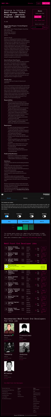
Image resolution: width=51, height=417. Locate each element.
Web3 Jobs (5, 3)
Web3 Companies (36, 393)
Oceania (19, 394)
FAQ (34, 391)
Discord (34, 398)
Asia (18, 389)
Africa (19, 393)
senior (28, 250)
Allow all (42, 221)
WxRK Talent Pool (36, 394)
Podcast (35, 405)
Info (43, 267)
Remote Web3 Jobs (6, 388)
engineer (28, 247)
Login (38, 3)
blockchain (28, 293)
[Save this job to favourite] (43, 17)
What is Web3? (36, 389)
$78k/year (6, 375)
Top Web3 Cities (5, 395)
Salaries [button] (31, 3)
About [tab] (42, 198)
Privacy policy (36, 408)
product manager (29, 261)
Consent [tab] (9, 198)
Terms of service (36, 401)
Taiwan (22, 248)
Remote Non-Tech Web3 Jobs (8, 390)
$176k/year (6, 337)
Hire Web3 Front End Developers (13, 383)
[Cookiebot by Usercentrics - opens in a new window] (44, 194)
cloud (28, 283)
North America (21, 396)
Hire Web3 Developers (6, 398)
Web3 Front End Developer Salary (31, 237)
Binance (40, 11)
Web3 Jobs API (36, 406)
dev (27, 296)
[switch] (19, 216)
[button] (9, 3)
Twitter (34, 396)
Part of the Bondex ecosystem (31, 415)
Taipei (22, 247)
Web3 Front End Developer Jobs (20, 243)
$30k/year (21, 337)
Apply (43, 247)
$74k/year (21, 356)
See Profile (6, 340)
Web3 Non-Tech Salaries (7, 393)
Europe (19, 391)
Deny (9, 221)
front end (28, 259)
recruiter (28, 312)
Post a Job (46, 3)
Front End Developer (7, 339)
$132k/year (6, 356)
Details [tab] (25, 198)
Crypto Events (36, 403)
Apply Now (38, 17)
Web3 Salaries (5, 391)
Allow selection (25, 221)
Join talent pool (40, 20)
